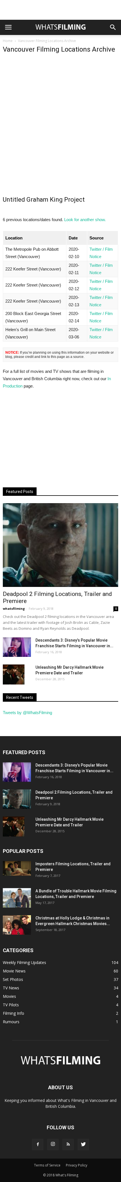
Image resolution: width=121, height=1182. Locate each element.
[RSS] (68, 1144)
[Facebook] (37, 1144)
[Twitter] (83, 1144)
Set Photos (13, 979)
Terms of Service (47, 1165)
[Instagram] (53, 1144)
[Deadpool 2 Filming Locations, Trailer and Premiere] (60, 545)
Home (8, 40)
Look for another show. (85, 219)
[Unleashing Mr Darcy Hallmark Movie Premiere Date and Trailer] (13, 674)
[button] (113, 27)
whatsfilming (14, 608)
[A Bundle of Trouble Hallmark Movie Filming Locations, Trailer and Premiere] (17, 898)
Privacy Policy (76, 1165)
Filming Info (13, 1013)
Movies (9, 996)
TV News (11, 987)
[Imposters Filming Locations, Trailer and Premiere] (17, 868)
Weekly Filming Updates (24, 962)
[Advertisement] (60, 10)
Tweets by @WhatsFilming (27, 712)
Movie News (14, 971)
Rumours (11, 1021)
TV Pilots (11, 1004)
